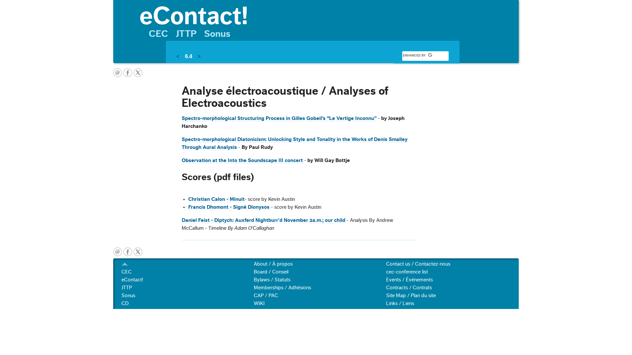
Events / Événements (409, 279)
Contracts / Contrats (409, 287)
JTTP (186, 33)
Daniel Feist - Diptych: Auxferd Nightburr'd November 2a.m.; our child (263, 220)
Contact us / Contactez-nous (418, 264)
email (117, 72)
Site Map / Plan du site (411, 295)
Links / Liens (400, 303)
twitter (138, 72)
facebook (127, 72)
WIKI (259, 303)
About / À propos (273, 264)
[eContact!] (326, 15)
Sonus (217, 33)
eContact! (132, 279)
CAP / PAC (266, 295)
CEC (158, 33)
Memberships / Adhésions (282, 287)
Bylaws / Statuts (272, 279)
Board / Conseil (271, 271)
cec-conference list (407, 271)
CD (125, 303)
